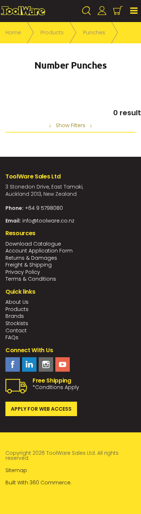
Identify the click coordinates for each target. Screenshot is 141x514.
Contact (16, 330)
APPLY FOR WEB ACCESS (41, 409)
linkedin (29, 364)
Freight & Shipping (28, 264)
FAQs (11, 337)
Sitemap (16, 470)
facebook (12, 364)
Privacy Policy (22, 272)
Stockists (16, 323)
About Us (17, 302)
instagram (46, 364)
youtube (62, 364)
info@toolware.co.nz (48, 220)
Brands (14, 316)
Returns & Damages (31, 258)
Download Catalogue (33, 243)
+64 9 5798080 (44, 208)
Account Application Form (39, 250)
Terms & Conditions (30, 278)
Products (17, 309)
